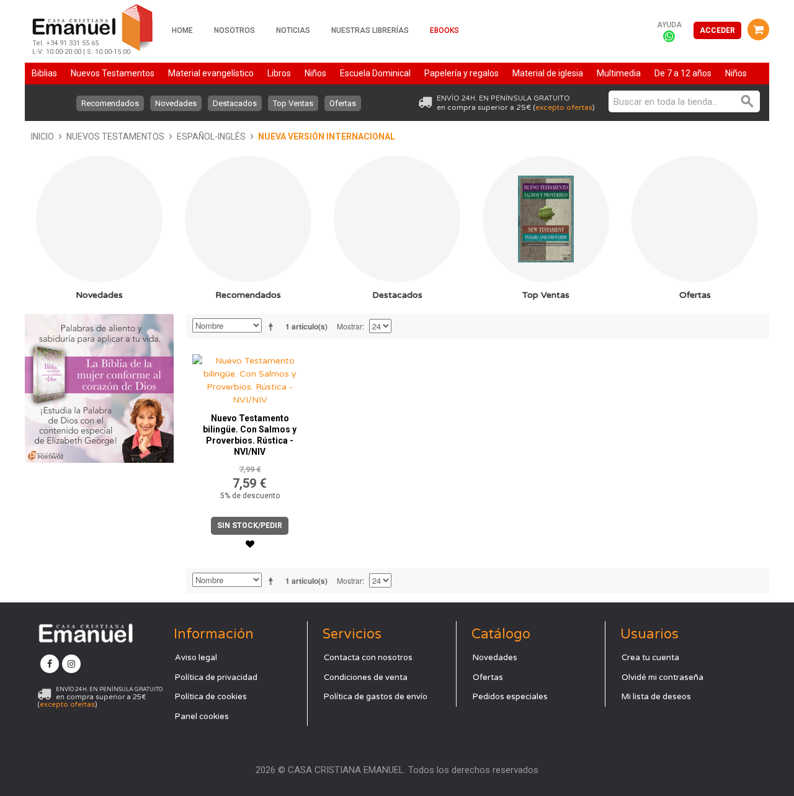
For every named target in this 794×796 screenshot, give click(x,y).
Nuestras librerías (370, 30)
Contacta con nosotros (368, 658)
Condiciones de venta (366, 677)
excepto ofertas (563, 107)
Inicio (42, 136)
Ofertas (342, 103)
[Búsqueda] (747, 101)
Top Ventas (293, 103)
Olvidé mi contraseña (662, 677)
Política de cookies (211, 697)
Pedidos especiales (510, 697)
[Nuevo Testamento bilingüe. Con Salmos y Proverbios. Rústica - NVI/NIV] (250, 377)
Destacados (235, 103)
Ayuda (669, 24)
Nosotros (234, 30)
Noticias (293, 30)
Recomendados (110, 103)
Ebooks (444, 30)
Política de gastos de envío (375, 697)
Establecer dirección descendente (273, 326)
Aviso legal (196, 658)
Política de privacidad (216, 677)
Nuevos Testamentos (115, 136)
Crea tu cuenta (650, 658)
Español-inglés (211, 136)
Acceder (717, 30)
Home (182, 30)
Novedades (176, 103)
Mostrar (349, 326)
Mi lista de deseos (656, 697)
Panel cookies (202, 717)
